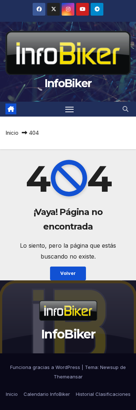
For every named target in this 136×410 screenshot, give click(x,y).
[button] (125, 109)
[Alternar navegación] (70, 109)
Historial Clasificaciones (103, 394)
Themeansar (68, 376)
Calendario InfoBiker (47, 394)
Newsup (109, 367)
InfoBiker (68, 83)
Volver (68, 273)
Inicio (11, 132)
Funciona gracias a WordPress (46, 367)
